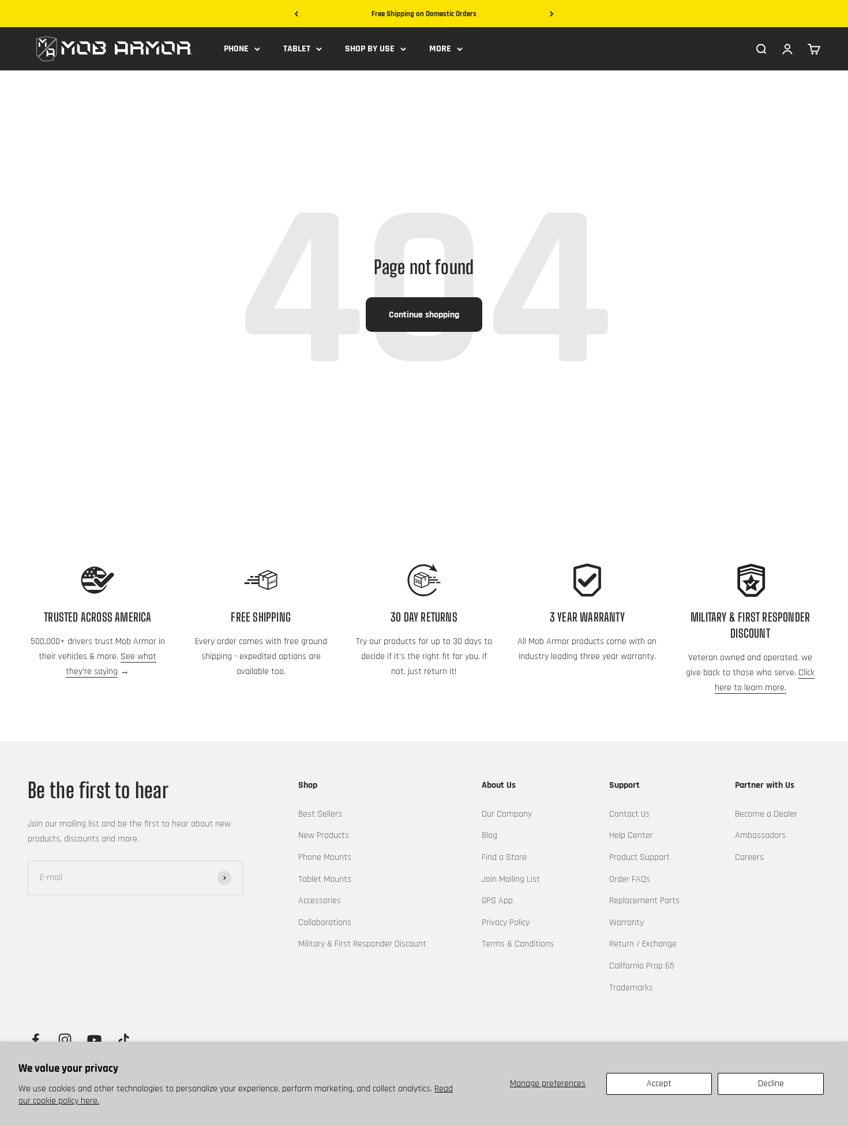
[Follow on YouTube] (94, 1040)
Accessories (319, 901)
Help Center (631, 835)
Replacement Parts (644, 901)
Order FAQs (629, 879)
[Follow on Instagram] (65, 1040)
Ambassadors (760, 835)
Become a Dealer (766, 814)
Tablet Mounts (324, 879)
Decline (771, 1084)
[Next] (552, 14)
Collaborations (324, 922)
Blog (489, 835)
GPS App (497, 901)
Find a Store (504, 857)
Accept (659, 1084)
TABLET (296, 49)
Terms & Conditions (518, 944)
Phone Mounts (324, 857)
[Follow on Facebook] (35, 1040)
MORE (440, 49)
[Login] (787, 48)
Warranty (626, 922)
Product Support (639, 857)
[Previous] (296, 14)
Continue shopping (424, 315)
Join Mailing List (511, 879)
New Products (323, 835)
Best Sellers (320, 814)
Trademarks (631, 988)
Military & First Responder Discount (362, 944)
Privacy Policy (506, 922)
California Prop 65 (641, 966)
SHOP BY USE (370, 49)
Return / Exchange (643, 944)
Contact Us (629, 814)
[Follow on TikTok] (124, 1040)
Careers (749, 857)
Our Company (507, 814)
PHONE (236, 49)
